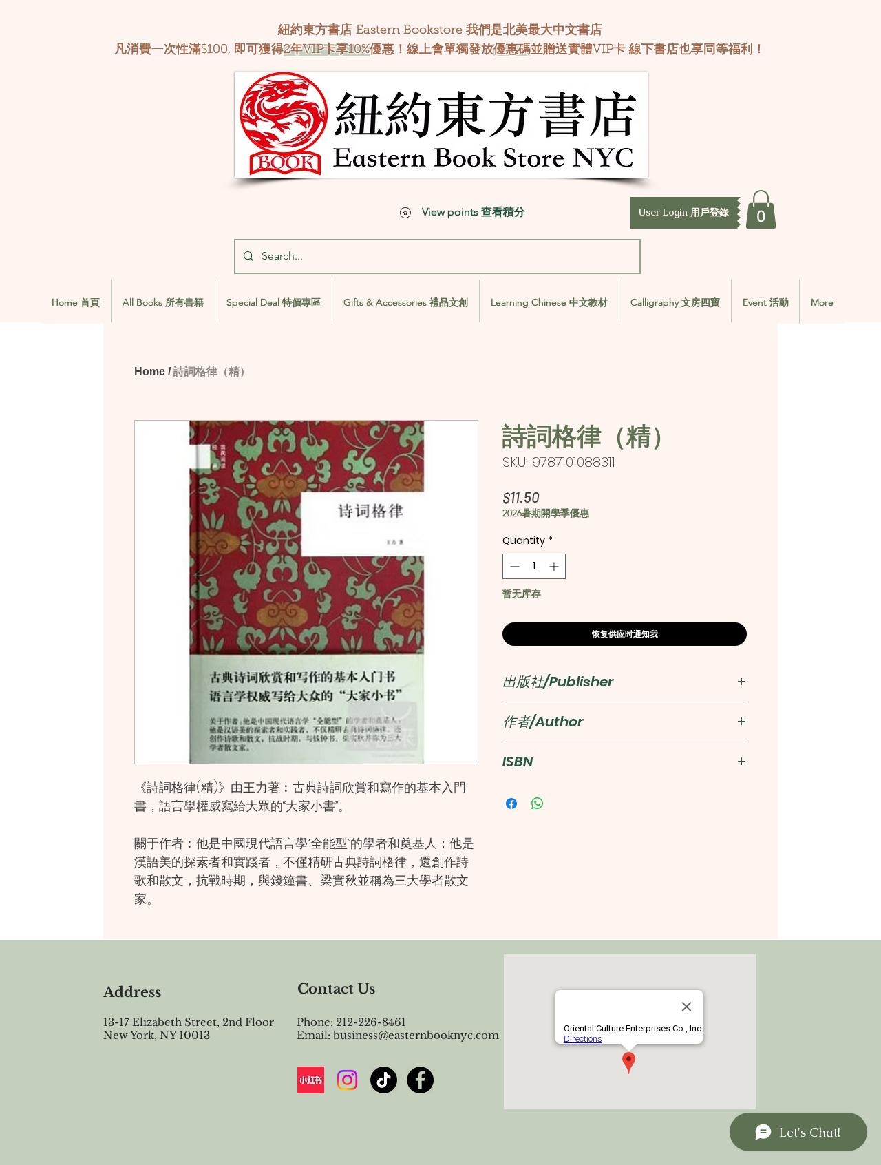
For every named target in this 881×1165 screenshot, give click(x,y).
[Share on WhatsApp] (537, 803)
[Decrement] (513, 566)
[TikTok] (383, 1080)
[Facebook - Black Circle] (420, 1080)
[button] (683, 213)
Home (149, 371)
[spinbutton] (534, 566)
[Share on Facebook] (511, 803)
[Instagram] (347, 1080)
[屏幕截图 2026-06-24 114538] (310, 1080)
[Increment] (555, 566)
